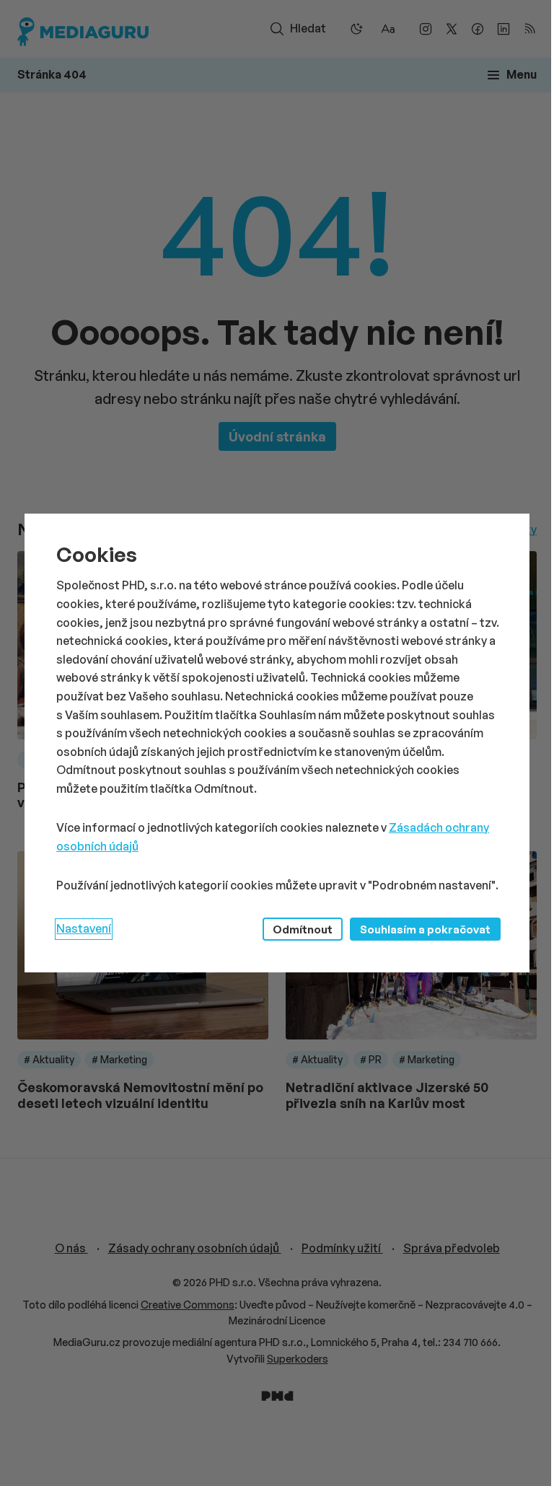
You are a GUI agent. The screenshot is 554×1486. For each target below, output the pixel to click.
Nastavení (83, 928)
